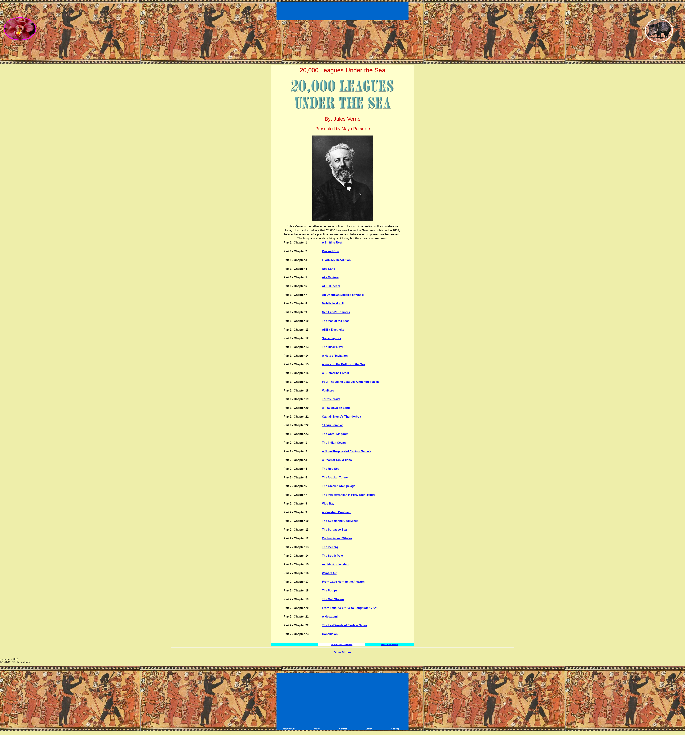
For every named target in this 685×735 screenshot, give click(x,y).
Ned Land (328, 268)
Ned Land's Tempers (336, 312)
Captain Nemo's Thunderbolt (341, 416)
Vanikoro (328, 390)
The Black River (332, 346)
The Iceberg (330, 547)
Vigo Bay (328, 503)
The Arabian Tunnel (335, 477)
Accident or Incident (335, 564)
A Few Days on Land (336, 407)
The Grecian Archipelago (339, 486)
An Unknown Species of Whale (343, 294)
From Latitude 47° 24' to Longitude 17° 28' (350, 607)
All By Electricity (333, 329)
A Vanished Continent (336, 512)
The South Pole (332, 555)
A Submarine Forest (335, 373)
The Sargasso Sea (334, 529)
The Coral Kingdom (335, 433)
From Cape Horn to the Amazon (343, 581)
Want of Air (329, 573)
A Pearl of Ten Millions (337, 459)
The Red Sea (330, 468)
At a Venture (330, 277)
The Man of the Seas (335, 320)
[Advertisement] (343, 10)
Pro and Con (330, 251)
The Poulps (330, 590)
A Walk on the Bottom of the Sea (343, 364)
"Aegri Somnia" (332, 425)
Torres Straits (331, 399)
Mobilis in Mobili (333, 303)
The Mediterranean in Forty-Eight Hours (349, 494)
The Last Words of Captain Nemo (344, 625)
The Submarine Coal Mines (340, 520)
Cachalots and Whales (337, 538)
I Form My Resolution (336, 260)
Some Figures (331, 338)
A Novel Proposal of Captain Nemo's (346, 451)
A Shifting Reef (332, 242)
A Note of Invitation (335, 355)
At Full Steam (331, 286)
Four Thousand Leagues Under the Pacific (350, 381)
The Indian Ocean (334, 442)
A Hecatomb (330, 616)
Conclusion (330, 634)
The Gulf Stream (333, 599)
